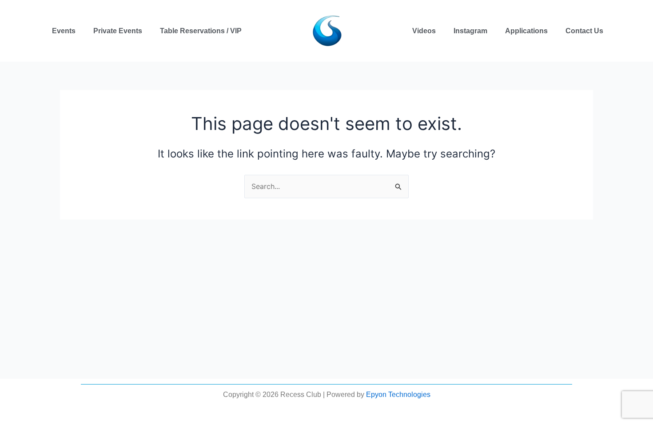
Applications (526, 31)
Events (64, 31)
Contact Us (584, 31)
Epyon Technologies (398, 394)
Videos (424, 31)
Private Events (117, 31)
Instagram (470, 31)
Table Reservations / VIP (201, 31)
